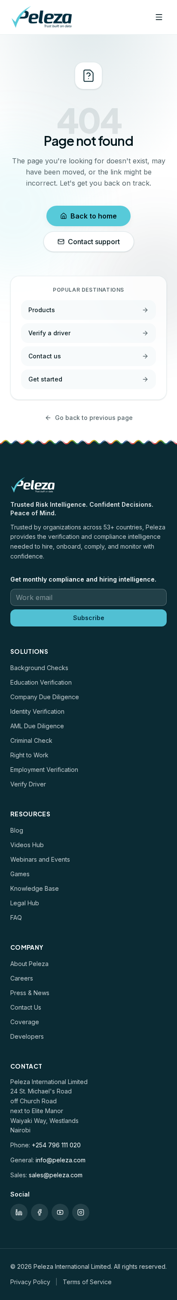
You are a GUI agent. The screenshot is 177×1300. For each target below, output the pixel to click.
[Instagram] (80, 1212)
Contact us (44, 356)
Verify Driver (28, 784)
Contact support (94, 241)
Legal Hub (24, 903)
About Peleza (29, 963)
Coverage (24, 1021)
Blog (16, 830)
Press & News (29, 992)
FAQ (16, 917)
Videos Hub (27, 844)
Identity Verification (37, 711)
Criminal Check (31, 740)
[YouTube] (60, 1212)
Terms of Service (87, 1281)
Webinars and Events (40, 859)
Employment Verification (44, 769)
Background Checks (39, 667)
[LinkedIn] (18, 1212)
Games (20, 874)
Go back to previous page (94, 417)
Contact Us (25, 1007)
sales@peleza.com (55, 1175)
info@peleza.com (60, 1160)
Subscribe (88, 617)
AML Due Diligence (37, 726)
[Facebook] (39, 1212)
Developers (27, 1036)
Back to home (93, 216)
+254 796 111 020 (56, 1145)
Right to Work (29, 755)
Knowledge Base (34, 888)
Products (41, 309)
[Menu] (159, 17)
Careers (21, 978)
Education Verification (41, 682)
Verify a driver (49, 333)
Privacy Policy (30, 1281)
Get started (45, 379)
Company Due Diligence (44, 696)
